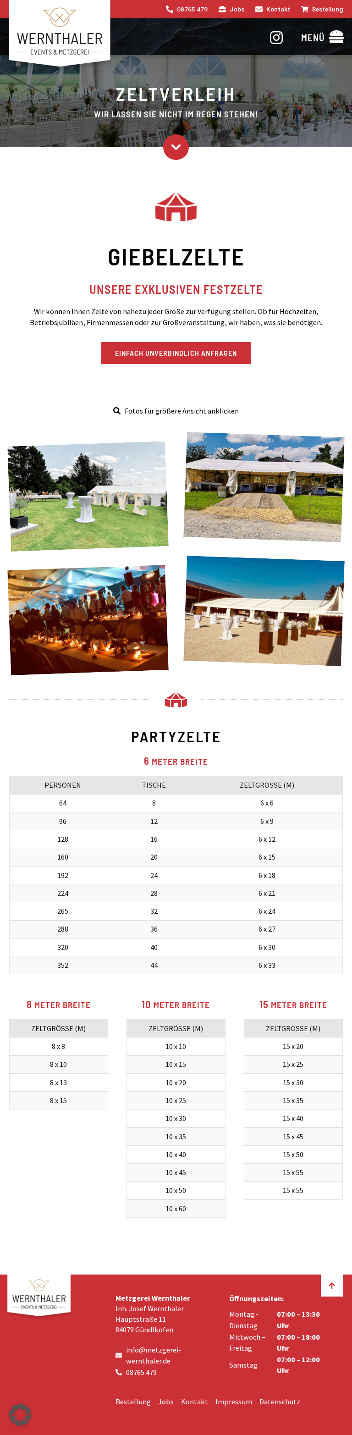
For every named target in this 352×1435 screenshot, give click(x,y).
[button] (322, 37)
